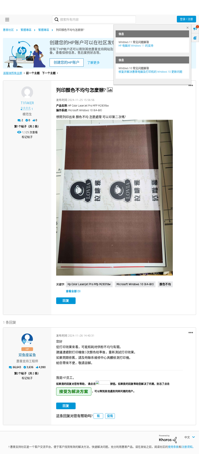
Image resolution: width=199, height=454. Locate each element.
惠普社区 (8, 30)
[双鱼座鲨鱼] (27, 339)
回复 (66, 301)
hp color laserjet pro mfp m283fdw (89, 284)
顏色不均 (165, 284)
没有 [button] (110, 416)
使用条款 (173, 447)
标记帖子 (27, 137)
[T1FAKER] (27, 92)
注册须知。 (188, 447)
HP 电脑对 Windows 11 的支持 (136, 45)
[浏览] (6, 19)
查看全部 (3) (73, 291)
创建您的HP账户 (66, 62)
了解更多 (93, 62)
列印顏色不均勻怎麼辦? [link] (70, 30)
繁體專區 (26, 30)
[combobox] (94, 19)
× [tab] (187, 27)
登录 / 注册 (186, 19)
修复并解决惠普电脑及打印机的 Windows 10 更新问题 (150, 71)
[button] (190, 85)
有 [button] (98, 416)
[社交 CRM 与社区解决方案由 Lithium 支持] (168, 438)
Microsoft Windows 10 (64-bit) (135, 284)
